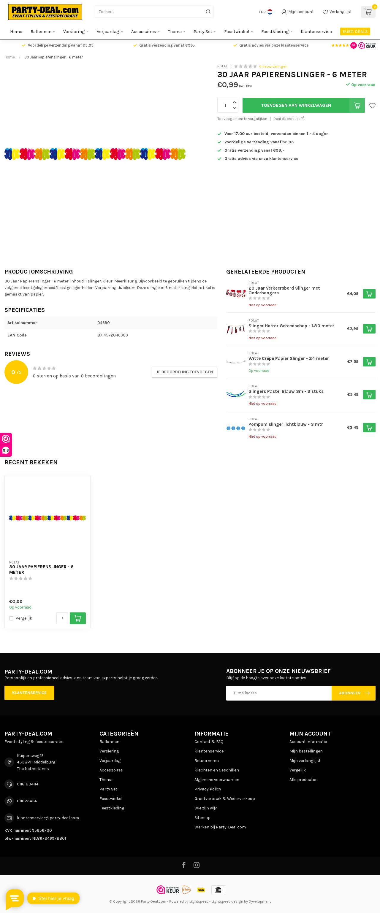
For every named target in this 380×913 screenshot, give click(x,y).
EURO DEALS (355, 31)
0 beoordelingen (273, 66)
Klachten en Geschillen (216, 770)
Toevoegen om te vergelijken (242, 118)
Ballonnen (41, 31)
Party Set (203, 31)
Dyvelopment (260, 901)
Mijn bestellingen (306, 751)
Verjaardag (108, 31)
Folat (222, 66)
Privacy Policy (207, 789)
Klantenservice (316, 31)
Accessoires (143, 31)
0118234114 (27, 801)
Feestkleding (275, 31)
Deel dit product (287, 118)
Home (16, 31)
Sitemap (202, 817)
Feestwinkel (236, 31)
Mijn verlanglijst (305, 760)
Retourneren (206, 760)
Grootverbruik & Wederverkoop (224, 798)
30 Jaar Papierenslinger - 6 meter (53, 57)
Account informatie (308, 741)
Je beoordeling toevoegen (184, 372)
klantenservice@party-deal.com (48, 817)
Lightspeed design (227, 901)
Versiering (74, 31)
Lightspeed (198, 901)
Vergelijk (24, 618)
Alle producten (303, 779)
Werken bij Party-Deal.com (220, 827)
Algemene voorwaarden (216, 779)
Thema (175, 31)
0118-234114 (27, 784)
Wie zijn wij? (205, 808)
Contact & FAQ (209, 741)
